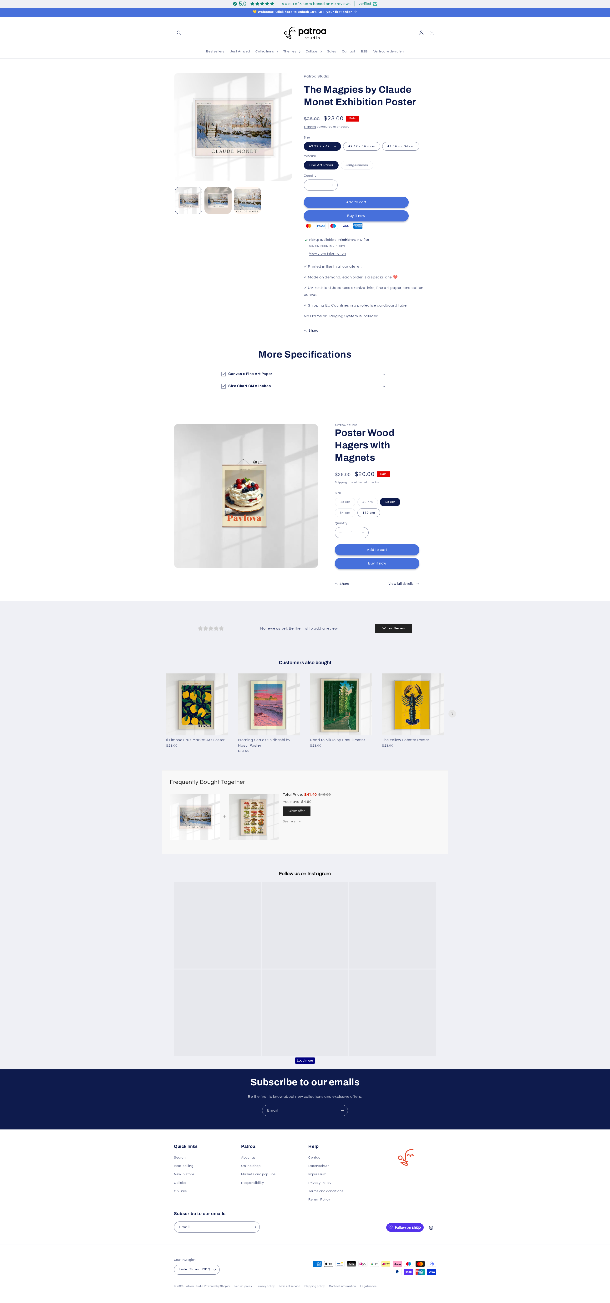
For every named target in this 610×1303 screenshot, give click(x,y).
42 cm (370, 503)
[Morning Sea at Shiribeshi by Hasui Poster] (269, 704)
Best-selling (183, 1166)
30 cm (347, 503)
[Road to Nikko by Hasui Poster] (341, 704)
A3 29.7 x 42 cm (322, 146)
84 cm (347, 514)
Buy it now (356, 216)
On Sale (180, 1191)
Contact (315, 1157)
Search (180, 1157)
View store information (327, 253)
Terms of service (289, 1286)
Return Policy (319, 1199)
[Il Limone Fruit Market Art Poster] (197, 704)
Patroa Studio (194, 1286)
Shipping (310, 126)
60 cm (390, 502)
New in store (184, 1174)
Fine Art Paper (321, 165)
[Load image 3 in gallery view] (247, 200)
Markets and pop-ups (258, 1174)
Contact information (342, 1286)
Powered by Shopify (217, 1286)
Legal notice (368, 1286)
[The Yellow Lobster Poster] (413, 704)
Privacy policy (266, 1286)
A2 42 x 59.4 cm (361, 146)
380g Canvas (359, 166)
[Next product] (452, 713)
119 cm (368, 512)
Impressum (317, 1174)
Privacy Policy (319, 1183)
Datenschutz (318, 1166)
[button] (179, 33)
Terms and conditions (325, 1191)
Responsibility (252, 1183)
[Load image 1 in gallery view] (188, 200)
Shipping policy (315, 1286)
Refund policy (243, 1286)
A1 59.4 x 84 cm (400, 146)
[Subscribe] (342, 1110)
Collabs (180, 1183)
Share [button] (313, 330)
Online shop (251, 1166)
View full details (401, 583)
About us (248, 1157)
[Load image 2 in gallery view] (217, 200)
